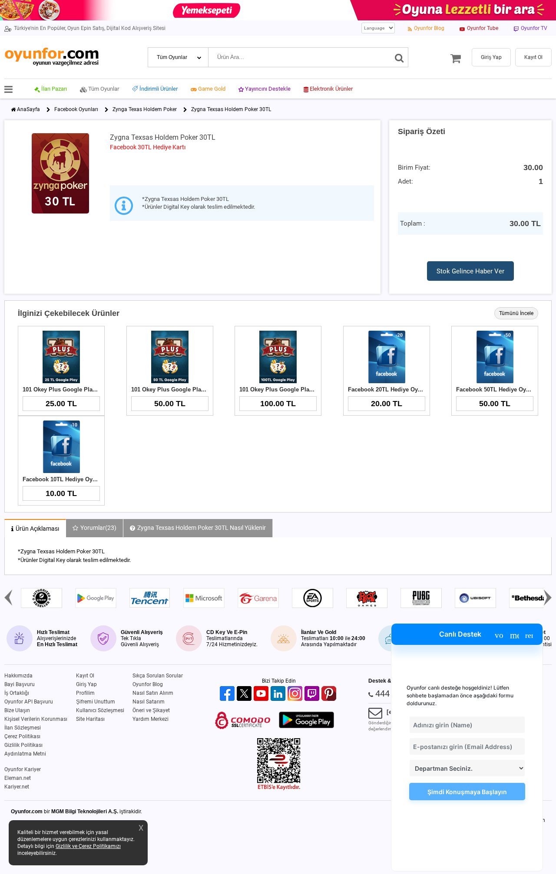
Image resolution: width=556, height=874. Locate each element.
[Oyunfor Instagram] (296, 694)
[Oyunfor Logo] (51, 57)
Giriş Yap (86, 684)
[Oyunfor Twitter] (245, 694)
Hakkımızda (18, 676)
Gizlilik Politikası (23, 745)
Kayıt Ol (85, 676)
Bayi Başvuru (19, 684)
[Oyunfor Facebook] (228, 694)
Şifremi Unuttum (95, 702)
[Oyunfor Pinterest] (329, 694)
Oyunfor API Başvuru (28, 702)
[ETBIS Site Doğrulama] (279, 788)
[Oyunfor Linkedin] (279, 694)
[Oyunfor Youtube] (262, 694)
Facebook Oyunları (76, 109)
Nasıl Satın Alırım (152, 693)
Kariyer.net (16, 787)
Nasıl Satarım (148, 702)
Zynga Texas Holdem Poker (145, 109)
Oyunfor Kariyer (22, 769)
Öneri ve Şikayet (151, 710)
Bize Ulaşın (17, 710)
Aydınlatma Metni (25, 754)
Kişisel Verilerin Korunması (35, 719)
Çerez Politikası (22, 736)
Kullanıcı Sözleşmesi (100, 710)
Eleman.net (17, 778)
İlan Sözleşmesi (22, 728)
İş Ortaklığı (16, 693)
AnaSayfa (28, 109)
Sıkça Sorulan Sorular (157, 676)
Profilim (85, 693)
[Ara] (399, 57)
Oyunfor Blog (147, 684)
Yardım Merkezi (150, 719)
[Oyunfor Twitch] (312, 694)
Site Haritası (90, 719)
